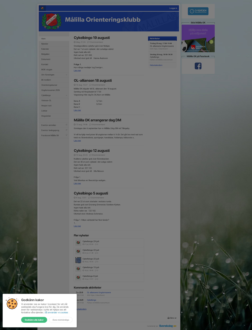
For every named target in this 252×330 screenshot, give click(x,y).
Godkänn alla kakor (34, 320)
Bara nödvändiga (61, 320)
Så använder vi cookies (56, 312)
